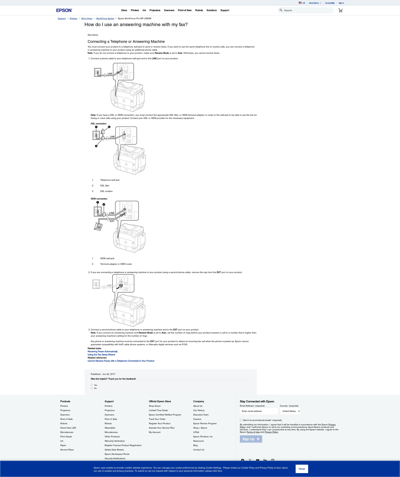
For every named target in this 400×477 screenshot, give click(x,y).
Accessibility (330, 3)
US (304, 3)
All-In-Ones (86, 18)
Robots (63, 423)
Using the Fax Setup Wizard (101, 354)
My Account (154, 432)
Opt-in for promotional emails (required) (262, 420)
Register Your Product (159, 423)
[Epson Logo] (64, 10)
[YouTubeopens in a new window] (257, 460)
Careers (197, 419)
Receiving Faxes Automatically (103, 351)
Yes (95, 385)
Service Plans (67, 449)
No (95, 388)
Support (62, 18)
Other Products (112, 436)
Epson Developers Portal (117, 454)
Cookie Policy (248, 467)
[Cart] (341, 10)
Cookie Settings (214, 467)
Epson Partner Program (205, 423)
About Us (197, 406)
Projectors (65, 410)
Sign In (341, 3)
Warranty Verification (115, 441)
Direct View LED (68, 428)
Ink (61, 441)
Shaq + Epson (200, 428)
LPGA (196, 432)
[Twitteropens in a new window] (250, 460)
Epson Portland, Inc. (203, 436)
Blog (195, 445)
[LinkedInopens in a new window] (265, 460)
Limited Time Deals (158, 410)
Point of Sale (66, 419)
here (220, 470)
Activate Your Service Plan (162, 428)
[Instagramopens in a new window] (272, 460)
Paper (63, 445)
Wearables (110, 428)
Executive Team (201, 414)
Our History (199, 410)
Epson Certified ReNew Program (165, 414)
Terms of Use (253, 432)
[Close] (302, 469)
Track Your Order (157, 419)
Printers (73, 18)
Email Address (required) (252, 406)
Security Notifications (115, 458)
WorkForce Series (105, 18)
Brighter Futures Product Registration (123, 445)
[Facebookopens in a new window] (242, 460)
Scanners (65, 414)
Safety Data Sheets (114, 449)
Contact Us (198, 449)
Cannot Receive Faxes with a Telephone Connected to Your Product (121, 361)
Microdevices (66, 432)
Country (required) (289, 406)
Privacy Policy (271, 432)
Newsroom (198, 441)
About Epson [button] (314, 3)
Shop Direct (154, 406)
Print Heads (66, 436)
